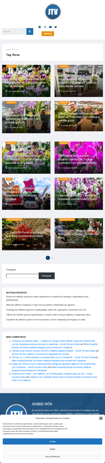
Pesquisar (11, 269)
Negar (52, 449)
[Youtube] (50, 27)
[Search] (29, 31)
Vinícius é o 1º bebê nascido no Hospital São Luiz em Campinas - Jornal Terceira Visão (53, 357)
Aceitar (52, 441)
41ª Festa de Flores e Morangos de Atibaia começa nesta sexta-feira (25, 236)
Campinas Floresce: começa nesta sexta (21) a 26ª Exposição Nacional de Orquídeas (25, 159)
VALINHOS (64, 179)
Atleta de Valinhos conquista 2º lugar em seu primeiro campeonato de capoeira (40, 305)
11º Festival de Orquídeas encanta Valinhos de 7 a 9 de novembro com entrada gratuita (77, 159)
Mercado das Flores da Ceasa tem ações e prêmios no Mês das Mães (78, 234)
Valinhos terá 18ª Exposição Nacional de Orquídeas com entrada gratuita (22, 118)
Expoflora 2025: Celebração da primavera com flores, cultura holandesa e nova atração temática (23, 193)
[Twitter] (55, 27)
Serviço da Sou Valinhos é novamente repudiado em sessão (40, 354)
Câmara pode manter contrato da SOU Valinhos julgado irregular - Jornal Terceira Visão (53, 351)
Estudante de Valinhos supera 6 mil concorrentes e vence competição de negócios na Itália (45, 320)
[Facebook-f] (39, 27)
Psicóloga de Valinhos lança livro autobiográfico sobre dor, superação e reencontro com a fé (46, 310)
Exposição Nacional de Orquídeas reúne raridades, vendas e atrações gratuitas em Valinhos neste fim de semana (78, 81)
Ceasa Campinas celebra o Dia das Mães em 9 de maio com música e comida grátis (78, 117)
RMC (9, 179)
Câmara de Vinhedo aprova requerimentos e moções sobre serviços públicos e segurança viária (48, 315)
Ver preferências (52, 456)
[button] (101, 418)
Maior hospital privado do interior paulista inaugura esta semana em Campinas (49, 360)
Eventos (11, 66)
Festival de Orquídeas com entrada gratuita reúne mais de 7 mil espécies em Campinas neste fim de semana (25, 81)
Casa (8, 49)
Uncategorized (14, 219)
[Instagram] (45, 27)
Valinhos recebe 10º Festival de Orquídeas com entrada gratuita (77, 197)
